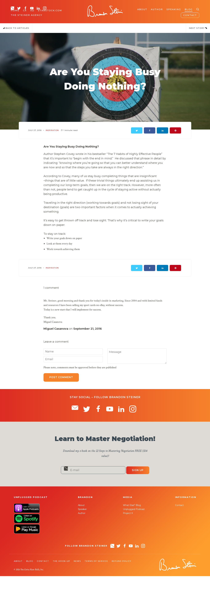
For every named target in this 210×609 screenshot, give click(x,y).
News (77, 561)
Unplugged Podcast (134, 509)
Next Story (197, 28)
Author (157, 9)
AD (32, 10)
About (142, 9)
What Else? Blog (132, 505)
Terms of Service (96, 561)
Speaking (173, 9)
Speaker (82, 509)
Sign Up (137, 470)
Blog (188, 9)
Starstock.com (50, 10)
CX (25, 10)
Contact (190, 15)
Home (15, 10)
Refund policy (121, 561)
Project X (128, 513)
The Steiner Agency (26, 15)
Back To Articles (17, 28)
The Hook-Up (61, 561)
